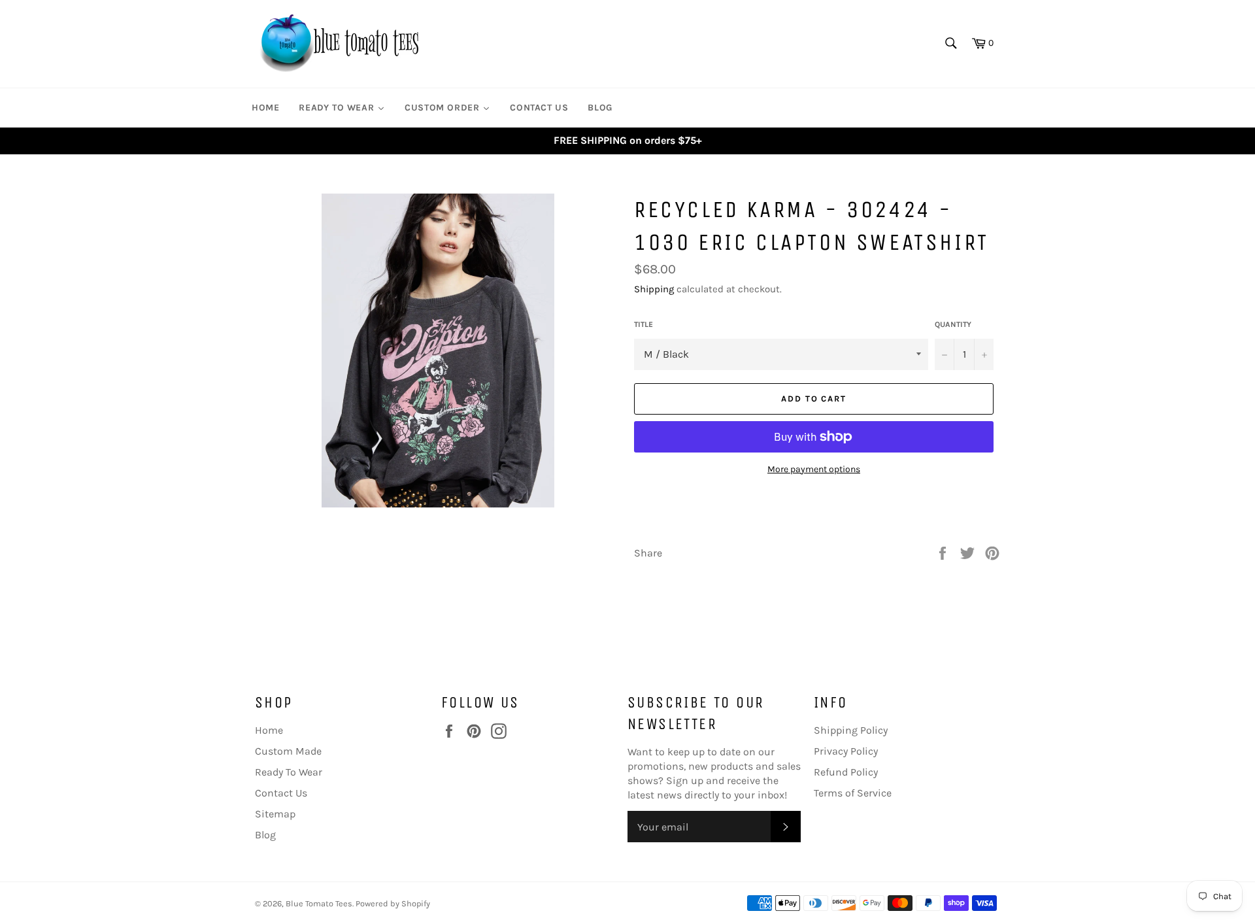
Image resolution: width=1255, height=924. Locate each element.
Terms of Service (853, 793)
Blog (265, 835)
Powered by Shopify (393, 903)
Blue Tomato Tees (319, 903)
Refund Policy (846, 772)
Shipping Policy (851, 730)
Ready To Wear (288, 772)
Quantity (953, 324)
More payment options (813, 469)
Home (269, 730)
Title (643, 324)
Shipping (654, 289)
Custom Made (288, 751)
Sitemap (275, 814)
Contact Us (281, 793)
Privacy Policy (846, 751)
